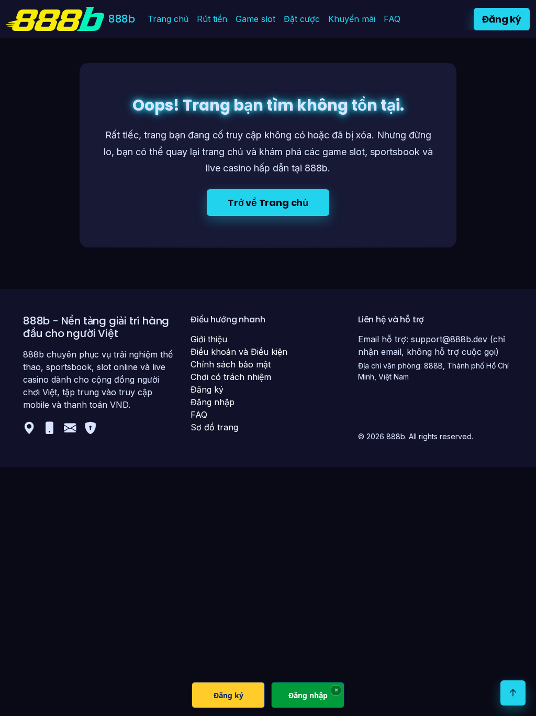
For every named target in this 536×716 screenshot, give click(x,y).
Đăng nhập (212, 402)
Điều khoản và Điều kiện (239, 351)
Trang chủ (168, 19)
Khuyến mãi (351, 19)
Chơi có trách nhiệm (231, 377)
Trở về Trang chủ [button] (268, 202)
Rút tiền (212, 19)
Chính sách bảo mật (231, 364)
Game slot (255, 19)
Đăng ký (501, 19)
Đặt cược (302, 19)
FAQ (392, 19)
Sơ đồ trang (214, 427)
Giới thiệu (209, 339)
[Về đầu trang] (513, 693)
